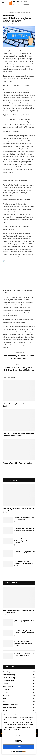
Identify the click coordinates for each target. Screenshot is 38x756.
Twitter (5, 710)
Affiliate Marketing (9, 675)
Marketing (6, 695)
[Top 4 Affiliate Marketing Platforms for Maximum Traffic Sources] (8, 564)
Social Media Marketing (10, 704)
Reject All (18, 741)
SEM (4, 698)
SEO (4, 701)
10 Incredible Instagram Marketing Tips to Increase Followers (23, 540)
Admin (6, 24)
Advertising (6, 15)
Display (5, 683)
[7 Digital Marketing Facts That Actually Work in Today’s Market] (19, 495)
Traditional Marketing (9, 707)
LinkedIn (12, 15)
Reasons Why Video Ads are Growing (17, 463)
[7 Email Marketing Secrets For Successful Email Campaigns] (8, 530)
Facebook (6, 689)
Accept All (19, 747)
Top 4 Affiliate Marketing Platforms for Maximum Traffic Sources (24, 563)
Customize (19, 735)
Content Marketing (9, 678)
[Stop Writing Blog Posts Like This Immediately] (8, 520)
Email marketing (8, 686)
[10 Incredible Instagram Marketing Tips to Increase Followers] (8, 541)
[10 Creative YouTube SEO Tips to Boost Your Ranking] (8, 553)
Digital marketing (8, 680)
